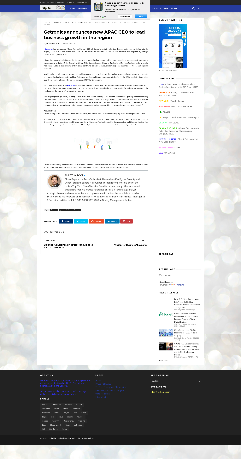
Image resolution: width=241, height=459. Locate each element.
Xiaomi (70, 417)
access (45, 421)
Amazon (68, 404)
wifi (43, 429)
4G (165, 8)
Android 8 (46, 408)
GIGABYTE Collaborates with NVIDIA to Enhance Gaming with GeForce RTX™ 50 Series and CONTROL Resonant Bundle (186, 349)
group (64, 22)
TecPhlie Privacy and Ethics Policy (110, 387)
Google (66, 412)
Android (79, 404)
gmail (67, 425)
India (173, 8)
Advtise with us (87, 438)
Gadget (156, 8)
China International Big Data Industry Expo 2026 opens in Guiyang (185, 333)
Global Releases (47, 3)
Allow (141, 16)
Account (45, 404)
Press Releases (83, 3)
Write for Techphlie (65, 3)
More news (163, 361)
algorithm (56, 421)
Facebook (46, 412)
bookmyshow (69, 421)
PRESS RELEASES (103, 383)
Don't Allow (125, 16)
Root (52, 417)
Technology (82, 22)
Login (44, 417)
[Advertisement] (180, 205)
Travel (60, 417)
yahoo (64, 429)
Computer (76, 408)
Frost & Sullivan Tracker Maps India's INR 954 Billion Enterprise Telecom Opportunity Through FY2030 (187, 303)
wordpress (53, 429)
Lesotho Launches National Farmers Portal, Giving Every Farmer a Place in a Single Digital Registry (186, 318)
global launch (55, 425)
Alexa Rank (57, 404)
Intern (83, 412)
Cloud (65, 408)
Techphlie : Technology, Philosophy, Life (64, 438)
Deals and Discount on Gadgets (109, 390)
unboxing (78, 425)
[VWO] (105, 17)
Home (72, 8)
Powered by (98, 17)
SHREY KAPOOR (74, 175)
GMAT (56, 412)
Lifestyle (82, 8)
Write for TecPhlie (103, 393)
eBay (44, 425)
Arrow (56, 408)
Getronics (55, 22)
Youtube (80, 417)
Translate (180, 284)
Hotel (75, 412)
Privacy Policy (101, 397)
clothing (81, 421)
